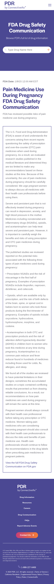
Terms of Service (41, 572)
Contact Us (25, 535)
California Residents (12, 574)
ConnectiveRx (33, 577)
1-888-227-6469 (28, 567)
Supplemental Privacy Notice (31, 574)
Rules (24, 577)
